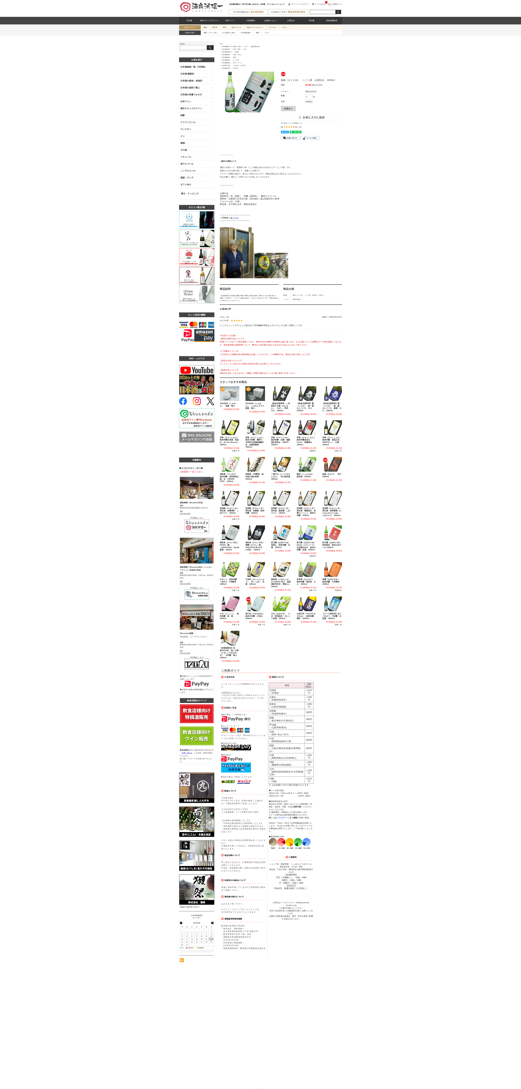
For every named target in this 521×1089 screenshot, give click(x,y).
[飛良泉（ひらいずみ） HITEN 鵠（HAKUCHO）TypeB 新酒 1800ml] (229, 532)
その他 (183, 150)
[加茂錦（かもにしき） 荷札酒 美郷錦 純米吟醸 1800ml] (255, 498)
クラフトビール (188, 122)
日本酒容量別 (226, 68)
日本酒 (189, 21)
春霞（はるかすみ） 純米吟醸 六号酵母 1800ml (331, 581)
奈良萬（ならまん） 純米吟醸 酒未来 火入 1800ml (306, 581)
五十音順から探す (228, 33)
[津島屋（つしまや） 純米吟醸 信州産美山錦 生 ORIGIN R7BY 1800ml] (229, 464)
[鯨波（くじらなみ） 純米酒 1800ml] (306, 464)
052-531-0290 (185, 514)
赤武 (224, 27)
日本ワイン (230, 21)
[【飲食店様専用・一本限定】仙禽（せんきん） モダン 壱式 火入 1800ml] (281, 393)
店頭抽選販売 (331, 21)
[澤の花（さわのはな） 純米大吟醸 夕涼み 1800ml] (255, 603)
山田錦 (237, 52)
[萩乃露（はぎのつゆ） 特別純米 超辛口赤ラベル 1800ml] (332, 532)
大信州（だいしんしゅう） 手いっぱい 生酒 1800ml (254, 581)
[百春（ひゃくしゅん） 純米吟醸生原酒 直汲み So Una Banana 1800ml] (229, 427)
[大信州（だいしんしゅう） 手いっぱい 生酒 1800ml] (255, 569)
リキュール (185, 157)
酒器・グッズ (186, 177)
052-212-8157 (185, 653)
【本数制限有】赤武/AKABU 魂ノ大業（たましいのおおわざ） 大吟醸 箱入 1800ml (229, 653)
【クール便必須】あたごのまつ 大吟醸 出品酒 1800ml (331, 616)
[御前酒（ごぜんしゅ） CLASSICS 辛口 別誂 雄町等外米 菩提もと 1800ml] (281, 569)
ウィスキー (185, 129)
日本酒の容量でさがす (191, 94)
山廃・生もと (237, 54)
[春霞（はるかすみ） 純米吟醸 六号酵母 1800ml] (332, 569)
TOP (221, 44)
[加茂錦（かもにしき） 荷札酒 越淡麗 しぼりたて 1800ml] (281, 498)
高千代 (214, 27)
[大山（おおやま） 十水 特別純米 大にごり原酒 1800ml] (281, 603)
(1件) (300, 127)
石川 (244, 49)
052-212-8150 (185, 584)
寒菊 (205, 27)
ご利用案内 (250, 21)
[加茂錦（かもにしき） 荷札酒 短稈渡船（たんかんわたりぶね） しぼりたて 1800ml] (332, 498)
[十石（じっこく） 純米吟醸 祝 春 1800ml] (229, 603)
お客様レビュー (270, 21)
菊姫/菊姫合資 (255, 46)
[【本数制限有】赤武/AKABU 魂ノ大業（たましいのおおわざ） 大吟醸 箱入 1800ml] (229, 638)
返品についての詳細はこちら (293, 123)
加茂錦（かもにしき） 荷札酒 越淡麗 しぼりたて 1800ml (281, 510)
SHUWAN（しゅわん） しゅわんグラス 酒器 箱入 (255, 405)
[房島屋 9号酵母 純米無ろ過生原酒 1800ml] (255, 464)
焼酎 (182, 115)
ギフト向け (185, 184)
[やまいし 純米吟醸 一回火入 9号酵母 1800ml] (229, 569)
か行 (246, 46)
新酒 (234, 57)
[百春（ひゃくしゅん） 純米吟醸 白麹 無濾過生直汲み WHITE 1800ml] (281, 427)
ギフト (284, 27)
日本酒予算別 (226, 65)
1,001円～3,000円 (239, 65)
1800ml (235, 68)
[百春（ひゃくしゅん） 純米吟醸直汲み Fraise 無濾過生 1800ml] (306, 427)
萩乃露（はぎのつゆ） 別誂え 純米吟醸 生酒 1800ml (281, 545)
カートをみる (320, 4)
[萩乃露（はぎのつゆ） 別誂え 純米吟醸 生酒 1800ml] (281, 532)
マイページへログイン (300, 4)
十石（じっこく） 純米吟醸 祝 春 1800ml (229, 616)
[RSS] (182, 961)
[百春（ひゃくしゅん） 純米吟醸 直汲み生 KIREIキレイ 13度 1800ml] (332, 427)
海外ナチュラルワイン (209, 21)
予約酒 (311, 21)
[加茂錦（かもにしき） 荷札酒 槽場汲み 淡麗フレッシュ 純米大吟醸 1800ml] (306, 498)
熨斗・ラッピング (189, 193)
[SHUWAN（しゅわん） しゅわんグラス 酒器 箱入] (255, 393)
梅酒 (182, 143)
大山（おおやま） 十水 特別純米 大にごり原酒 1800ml (280, 616)
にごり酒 (236, 60)
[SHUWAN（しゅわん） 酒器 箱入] (229, 393)
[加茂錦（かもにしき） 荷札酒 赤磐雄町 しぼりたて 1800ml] (229, 498)
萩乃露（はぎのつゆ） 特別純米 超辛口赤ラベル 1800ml (332, 545)
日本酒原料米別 (226, 52)
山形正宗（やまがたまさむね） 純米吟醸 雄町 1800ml (306, 616)
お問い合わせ (187, 753)
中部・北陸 (236, 49)
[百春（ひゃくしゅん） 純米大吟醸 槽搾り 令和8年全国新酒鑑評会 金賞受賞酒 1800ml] (255, 427)
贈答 (257, 33)
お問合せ (291, 21)
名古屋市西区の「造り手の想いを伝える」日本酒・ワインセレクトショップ (257, 4)
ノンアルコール (188, 171)
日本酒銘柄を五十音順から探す (232, 46)
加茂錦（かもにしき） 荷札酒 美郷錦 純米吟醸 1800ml (255, 510)
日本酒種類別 (226, 54)
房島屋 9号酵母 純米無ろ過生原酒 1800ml (254, 476)
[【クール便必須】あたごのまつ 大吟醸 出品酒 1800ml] (332, 603)
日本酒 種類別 (187, 74)
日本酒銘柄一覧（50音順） (193, 67)
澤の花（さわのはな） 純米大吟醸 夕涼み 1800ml (255, 616)
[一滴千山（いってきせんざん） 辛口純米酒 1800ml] (281, 464)
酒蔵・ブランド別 (210, 33)
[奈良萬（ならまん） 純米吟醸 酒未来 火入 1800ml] (306, 569)
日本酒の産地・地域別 (191, 81)
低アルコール (236, 27)
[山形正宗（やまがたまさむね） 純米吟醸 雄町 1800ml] (306, 603)
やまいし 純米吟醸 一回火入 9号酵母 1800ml (229, 581)
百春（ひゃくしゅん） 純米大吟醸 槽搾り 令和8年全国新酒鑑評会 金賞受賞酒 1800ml (255, 442)
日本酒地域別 (245, 33)
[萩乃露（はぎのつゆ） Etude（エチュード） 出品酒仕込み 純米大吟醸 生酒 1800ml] (306, 532)
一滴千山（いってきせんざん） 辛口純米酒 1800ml (281, 476)
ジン (182, 136)
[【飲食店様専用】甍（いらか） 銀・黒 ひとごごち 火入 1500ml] (306, 393)
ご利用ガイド (336, 4)
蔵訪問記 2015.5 (192, 907)
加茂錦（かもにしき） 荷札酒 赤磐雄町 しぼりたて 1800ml (230, 510)
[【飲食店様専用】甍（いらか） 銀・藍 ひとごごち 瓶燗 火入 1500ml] (332, 393)
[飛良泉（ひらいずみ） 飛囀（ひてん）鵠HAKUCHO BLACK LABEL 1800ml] (255, 532)
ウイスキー (273, 27)
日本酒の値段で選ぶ (190, 87)
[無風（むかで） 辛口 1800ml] (332, 464)
